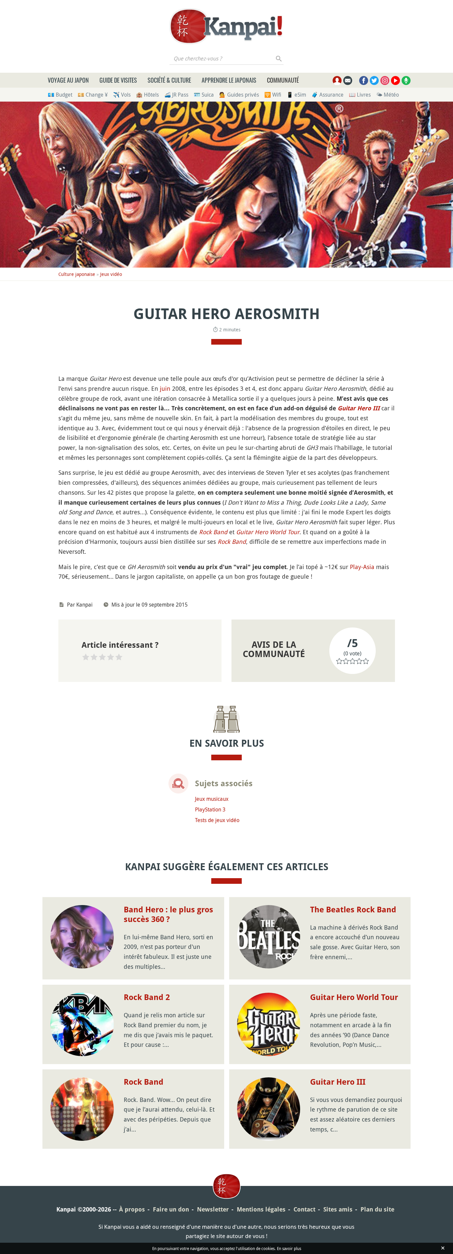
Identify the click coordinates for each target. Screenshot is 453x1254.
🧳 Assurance (327, 94)
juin (165, 388)
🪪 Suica (204, 94)
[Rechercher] (279, 58)
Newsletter (213, 1209)
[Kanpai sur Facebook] (363, 80)
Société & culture (169, 80)
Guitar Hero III (359, 408)
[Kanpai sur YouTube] (395, 80)
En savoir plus (289, 1248)
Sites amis (338, 1209)
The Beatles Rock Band (353, 909)
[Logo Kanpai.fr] (226, 26)
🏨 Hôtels (147, 94)
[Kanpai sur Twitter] (374, 80)
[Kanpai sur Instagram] (384, 80)
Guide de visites (118, 80)
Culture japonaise (76, 274)
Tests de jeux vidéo (217, 820)
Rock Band (213, 532)
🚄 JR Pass (176, 94)
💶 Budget (60, 94)
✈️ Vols (122, 94)
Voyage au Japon (68, 80)
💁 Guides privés (239, 94)
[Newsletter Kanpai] (347, 80)
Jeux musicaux (211, 798)
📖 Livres (360, 94)
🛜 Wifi (272, 94)
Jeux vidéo (111, 274)
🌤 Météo (387, 94)
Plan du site (377, 1209)
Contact (304, 1209)
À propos (132, 1209)
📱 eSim (296, 94)
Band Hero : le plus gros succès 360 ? (168, 914)
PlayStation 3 (210, 809)
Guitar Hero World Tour (267, 532)
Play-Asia (362, 567)
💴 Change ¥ (93, 94)
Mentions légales (261, 1209)
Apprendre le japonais (229, 80)
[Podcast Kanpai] (406, 80)
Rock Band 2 (147, 997)
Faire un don (171, 1209)
